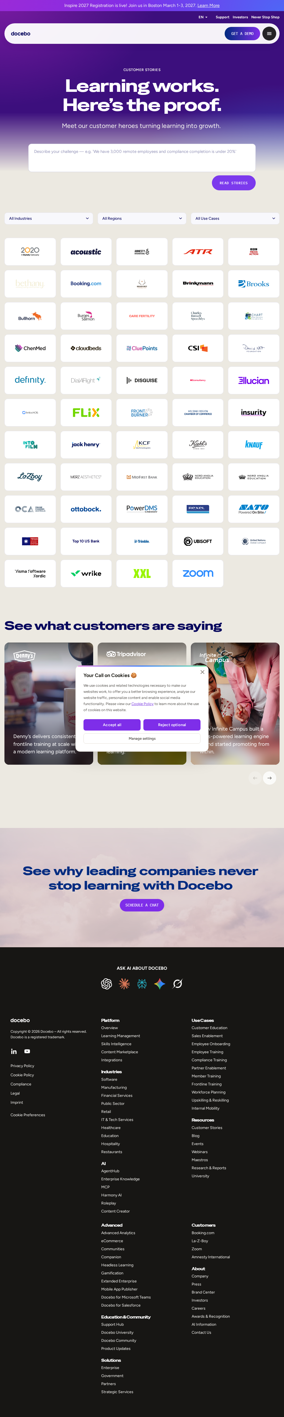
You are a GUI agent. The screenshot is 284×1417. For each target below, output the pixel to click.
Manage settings (142, 738)
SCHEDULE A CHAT (142, 905)
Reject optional (172, 725)
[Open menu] (269, 34)
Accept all (112, 725)
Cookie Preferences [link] (28, 1115)
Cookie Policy (142, 704)
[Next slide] (269, 778)
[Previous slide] (255, 778)
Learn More (208, 5)
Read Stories (234, 183)
